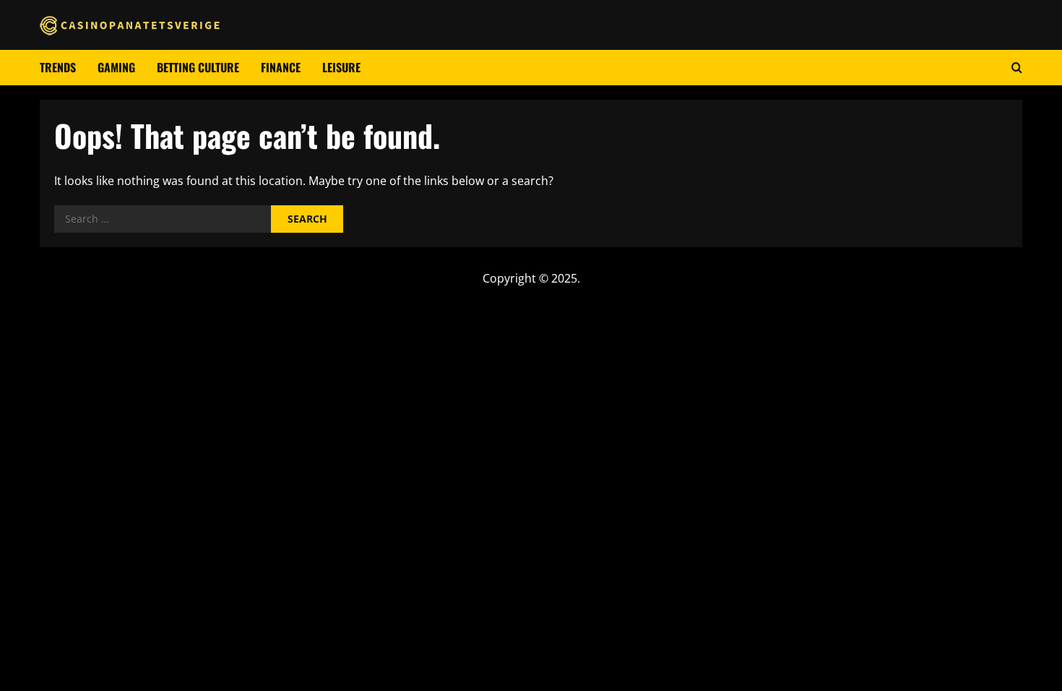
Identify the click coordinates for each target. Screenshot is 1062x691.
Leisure (341, 67)
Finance (281, 67)
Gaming (116, 67)
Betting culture (198, 67)
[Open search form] (1016, 67)
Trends (58, 67)
